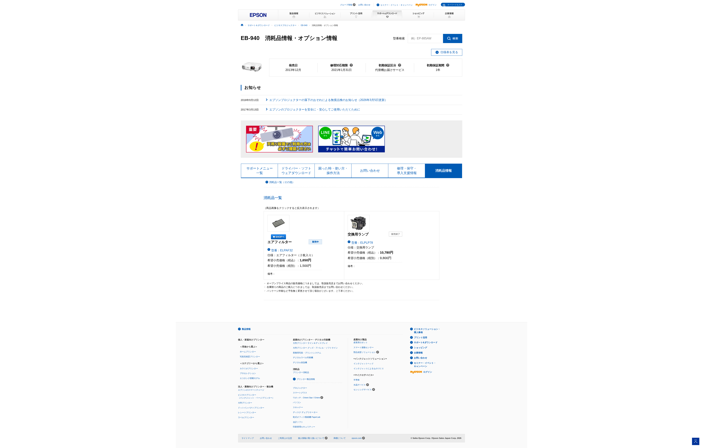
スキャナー (298, 407)
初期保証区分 (390, 65)
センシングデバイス (363, 389)
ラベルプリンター (246, 417)
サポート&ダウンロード (426, 342)
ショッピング (420, 347)
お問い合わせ (364, 5)
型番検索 (399, 38)
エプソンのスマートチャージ (251, 390)
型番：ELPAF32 (282, 250)
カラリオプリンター (249, 368)
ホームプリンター (248, 352)
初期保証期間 (438, 65)
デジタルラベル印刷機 (303, 357)
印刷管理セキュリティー (304, 427)
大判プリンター (245, 403)
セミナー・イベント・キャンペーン (396, 5)
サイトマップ (248, 438)
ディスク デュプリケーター (305, 412)
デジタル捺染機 (300, 362)
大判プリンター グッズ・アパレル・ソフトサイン (315, 348)
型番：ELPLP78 (362, 242)
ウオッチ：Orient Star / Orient (306, 398)
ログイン (433, 5)
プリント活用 (420, 337)
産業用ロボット (361, 342)
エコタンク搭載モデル (250, 378)
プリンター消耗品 (301, 372)
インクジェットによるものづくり (369, 368)
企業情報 (418, 352)
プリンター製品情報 (306, 379)
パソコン (297, 402)
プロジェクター (300, 388)
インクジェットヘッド (364, 363)
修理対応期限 (341, 65)
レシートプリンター (247, 412)
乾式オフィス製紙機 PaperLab (306, 417)
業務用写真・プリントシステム (307, 353)
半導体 (357, 380)
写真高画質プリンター (250, 356)
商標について (340, 438)
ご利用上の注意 (285, 438)
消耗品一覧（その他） (282, 182)
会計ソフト (298, 422)
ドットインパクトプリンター (251, 408)
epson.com (357, 438)
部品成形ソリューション (365, 352)
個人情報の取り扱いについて (311, 438)
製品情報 (246, 329)
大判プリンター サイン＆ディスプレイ (310, 343)
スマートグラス (300, 393)
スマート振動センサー (364, 347)
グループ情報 (346, 5)
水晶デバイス (360, 385)
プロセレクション (248, 373)
